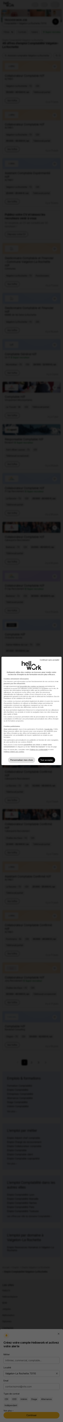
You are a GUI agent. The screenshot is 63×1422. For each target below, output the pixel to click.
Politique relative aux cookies (14, 751)
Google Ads (48, 729)
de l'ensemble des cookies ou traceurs (31, 686)
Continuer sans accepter (49, 660)
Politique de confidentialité (39, 749)
